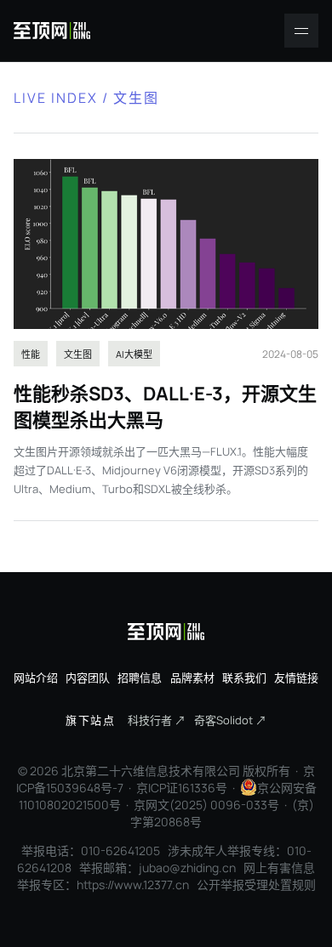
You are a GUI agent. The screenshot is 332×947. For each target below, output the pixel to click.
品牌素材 (192, 677)
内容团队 (88, 677)
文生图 (78, 354)
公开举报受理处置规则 (256, 884)
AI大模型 (134, 354)
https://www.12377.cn (133, 884)
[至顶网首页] (52, 30)
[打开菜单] (301, 31)
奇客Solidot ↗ (230, 720)
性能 (30, 354)
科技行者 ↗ (157, 720)
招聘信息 (139, 677)
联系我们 (244, 677)
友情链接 (296, 677)
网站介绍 (36, 677)
